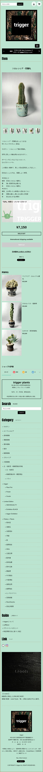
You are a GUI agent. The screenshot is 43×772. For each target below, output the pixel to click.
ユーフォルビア (9, 431)
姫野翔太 (9, 589)
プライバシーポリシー (11, 628)
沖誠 (7, 536)
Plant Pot (9, 487)
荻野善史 (9, 544)
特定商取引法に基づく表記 (12, 631)
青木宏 (8, 522)
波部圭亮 (9, 584)
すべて (6, 372)
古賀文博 (9, 553)
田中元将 (9, 567)
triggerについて (9, 621)
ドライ (8, 478)
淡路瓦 (8, 527)
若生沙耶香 (10, 606)
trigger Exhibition (11, 514)
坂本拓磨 (9, 562)
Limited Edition (8, 501)
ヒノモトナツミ (11, 593)
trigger (6, 484)
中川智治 (9, 575)
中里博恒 (9, 580)
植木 (5, 449)
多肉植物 (7, 435)
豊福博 (8, 571)
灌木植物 (7, 444)
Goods (8, 496)
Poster (8, 492)
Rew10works (10, 602)
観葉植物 (7, 453)
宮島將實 (9, 597)
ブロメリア (7, 457)
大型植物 (7, 462)
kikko (8, 549)
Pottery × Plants (9, 519)
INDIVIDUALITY (11, 505)
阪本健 (8, 558)
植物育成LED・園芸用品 (14, 474)
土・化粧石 (10, 470)
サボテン (7, 426)
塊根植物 (7, 440)
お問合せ (6, 625)
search (20, 4)
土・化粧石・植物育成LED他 (13, 466)
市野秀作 (9, 531)
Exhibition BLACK (12, 509)
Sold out (21, 245)
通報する (21, 256)
